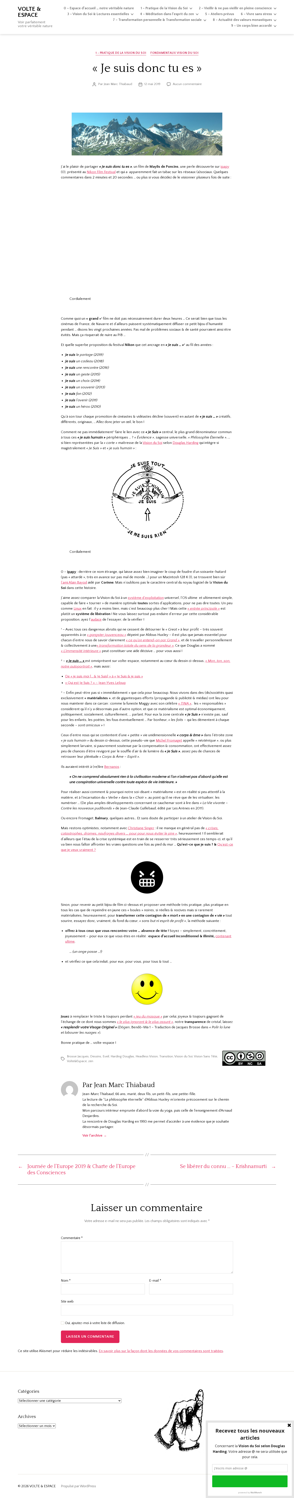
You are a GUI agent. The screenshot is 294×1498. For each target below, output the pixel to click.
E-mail (155, 1281)
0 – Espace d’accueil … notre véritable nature (99, 8)
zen (90, 1061)
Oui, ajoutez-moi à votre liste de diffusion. (94, 1323)
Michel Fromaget (169, 740)
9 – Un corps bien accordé (251, 26)
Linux (78, 608)
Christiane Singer (141, 828)
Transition (166, 1056)
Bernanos (111, 767)
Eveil (106, 1056)
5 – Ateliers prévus (219, 14)
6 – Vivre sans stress (256, 14)
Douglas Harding (185, 443)
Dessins (95, 1056)
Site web (67, 1301)
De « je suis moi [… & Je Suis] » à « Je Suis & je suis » (104, 676)
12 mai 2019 (152, 84)
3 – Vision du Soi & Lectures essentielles (98, 14)
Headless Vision (147, 1056)
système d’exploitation (146, 598)
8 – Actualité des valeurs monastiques (242, 20)
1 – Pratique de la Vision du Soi (164, 8)
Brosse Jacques (78, 1056)
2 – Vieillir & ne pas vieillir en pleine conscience (235, 8)
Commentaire (72, 1238)
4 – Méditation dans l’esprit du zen (167, 14)
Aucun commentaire (187, 84)
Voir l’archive (94, 1135)
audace (96, 619)
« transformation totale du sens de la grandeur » (135, 646)
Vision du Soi (152, 443)
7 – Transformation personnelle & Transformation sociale (157, 20)
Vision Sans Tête (205, 1056)
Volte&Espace (77, 1061)
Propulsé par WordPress (78, 1486)
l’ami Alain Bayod (74, 582)
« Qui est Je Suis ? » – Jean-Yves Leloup (95, 683)
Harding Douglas (122, 1056)
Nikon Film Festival (101, 172)
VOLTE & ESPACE (29, 12)
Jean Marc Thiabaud (118, 84)
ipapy (225, 167)
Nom (66, 1281)
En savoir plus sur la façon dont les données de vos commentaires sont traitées (161, 1351)
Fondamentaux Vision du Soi (174, 53)
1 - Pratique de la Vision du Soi (121, 53)
